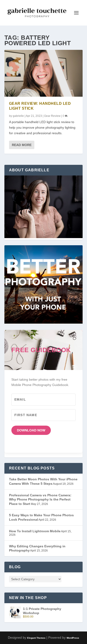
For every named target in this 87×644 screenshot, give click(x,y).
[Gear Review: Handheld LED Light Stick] (43, 73)
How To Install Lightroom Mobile (35, 531)
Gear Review (52, 116)
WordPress (73, 638)
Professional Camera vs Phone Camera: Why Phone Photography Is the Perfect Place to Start (40, 499)
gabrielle (18, 116)
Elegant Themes (36, 638)
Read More (22, 145)
